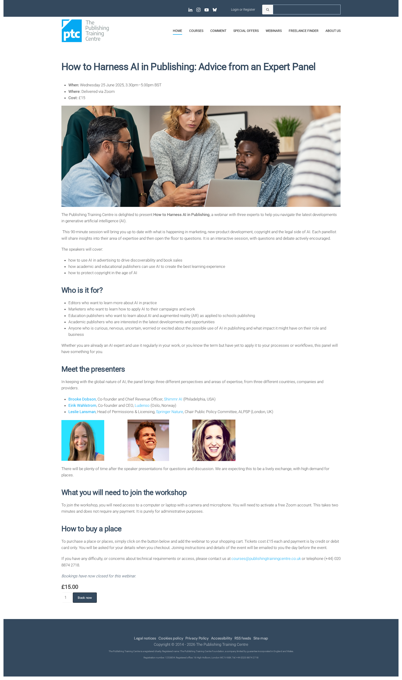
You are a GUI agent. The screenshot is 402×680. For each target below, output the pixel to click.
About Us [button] (333, 31)
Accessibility (221, 638)
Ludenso (142, 405)
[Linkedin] (190, 9)
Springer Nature (169, 411)
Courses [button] (196, 31)
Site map (260, 638)
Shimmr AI (173, 399)
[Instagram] (198, 9)
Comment (218, 31)
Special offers (246, 31)
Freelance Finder (303, 31)
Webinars (274, 31)
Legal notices (145, 638)
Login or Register (243, 9)
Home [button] (177, 31)
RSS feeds (242, 638)
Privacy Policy (197, 638)
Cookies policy (170, 638)
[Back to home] (85, 30)
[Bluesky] (214, 9)
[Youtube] (206, 9)
